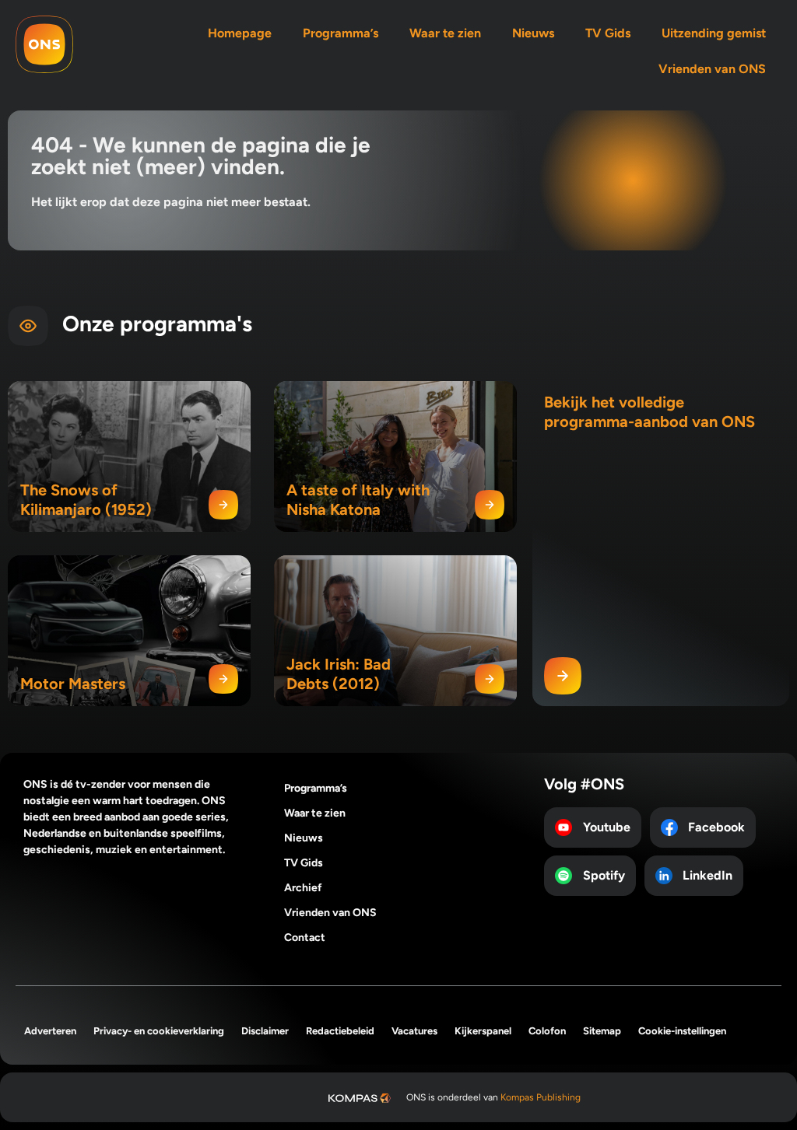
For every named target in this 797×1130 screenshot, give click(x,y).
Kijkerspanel (483, 1031)
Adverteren (50, 1031)
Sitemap (602, 1031)
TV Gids (607, 33)
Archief (303, 887)
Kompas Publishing (540, 1097)
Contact (304, 937)
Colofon (547, 1031)
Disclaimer (265, 1031)
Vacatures (414, 1031)
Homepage (240, 33)
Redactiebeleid (340, 1031)
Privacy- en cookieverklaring (158, 1031)
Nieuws (533, 33)
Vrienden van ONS (712, 68)
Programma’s (340, 33)
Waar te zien (445, 33)
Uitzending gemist (714, 33)
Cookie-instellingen (682, 1031)
